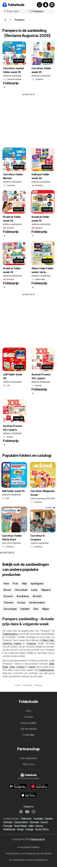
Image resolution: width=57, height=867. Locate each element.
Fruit (15, 583)
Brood (7, 589)
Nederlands (9, 829)
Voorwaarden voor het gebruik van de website (28, 853)
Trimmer (8, 602)
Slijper (45, 608)
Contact (28, 716)
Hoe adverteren (28, 758)
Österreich (26, 818)
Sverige (29, 829)
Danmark (34, 822)
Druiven (8, 596)
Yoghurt (20, 666)
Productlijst (28, 734)
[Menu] (52, 4)
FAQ (28, 710)
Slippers (46, 589)
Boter (5, 666)
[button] (45, 4)
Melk (51, 663)
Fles (36, 608)
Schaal (21, 602)
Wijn (24, 583)
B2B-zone (28, 764)
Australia (38, 818)
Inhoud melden (28, 722)
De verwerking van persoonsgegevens (28, 859)
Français (7, 825)
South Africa (42, 829)
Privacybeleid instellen (28, 847)
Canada (48, 818)
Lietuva (39, 825)
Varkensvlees (37, 602)
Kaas (12, 666)
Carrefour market (11, 643)
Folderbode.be (10, 633)
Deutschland (21, 822)
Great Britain (20, 825)
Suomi (44, 822)
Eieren (32, 666)
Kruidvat (31, 643)
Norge (20, 829)
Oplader (25, 608)
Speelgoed (37, 583)
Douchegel (10, 608)
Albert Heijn (48, 640)
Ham (6, 583)
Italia (30, 825)
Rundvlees (23, 596)
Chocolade (21, 589)
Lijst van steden (28, 728)
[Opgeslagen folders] (39, 4)
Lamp (34, 589)
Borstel (37, 596)
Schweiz (8, 822)
